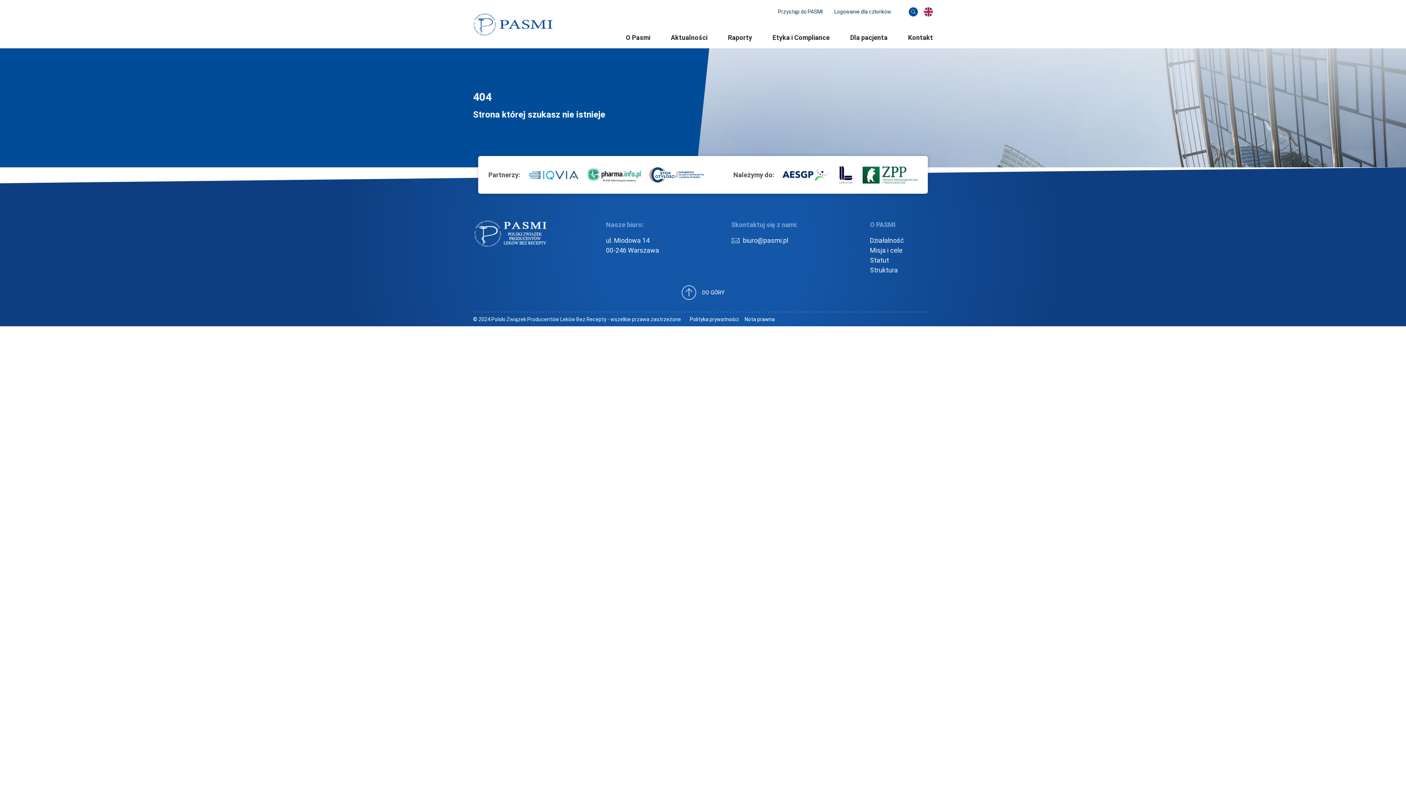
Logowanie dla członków (862, 12)
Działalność (887, 240)
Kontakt (920, 37)
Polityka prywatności (714, 319)
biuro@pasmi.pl (765, 240)
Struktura (884, 270)
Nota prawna (760, 319)
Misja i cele (886, 250)
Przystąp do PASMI (800, 12)
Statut (879, 260)
